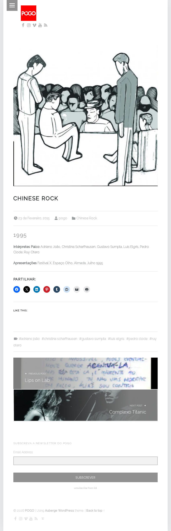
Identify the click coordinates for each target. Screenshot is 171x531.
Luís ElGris (117, 339)
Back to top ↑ (95, 510)
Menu (12, 5)
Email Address (23, 452)
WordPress (66, 510)
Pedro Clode (138, 339)
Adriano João (30, 339)
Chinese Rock (86, 218)
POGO (29, 510)
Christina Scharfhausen (60, 339)
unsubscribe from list (85, 488)
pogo (63, 218)
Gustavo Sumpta (94, 339)
